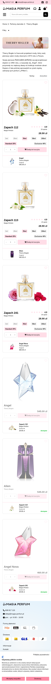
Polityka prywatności (41, 655)
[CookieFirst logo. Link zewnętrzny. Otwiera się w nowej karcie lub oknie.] (3, 657)
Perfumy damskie (17, 24)
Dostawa (6, 635)
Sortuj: (32, 76)
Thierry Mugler (32, 24)
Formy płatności (9, 624)
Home (4, 24)
